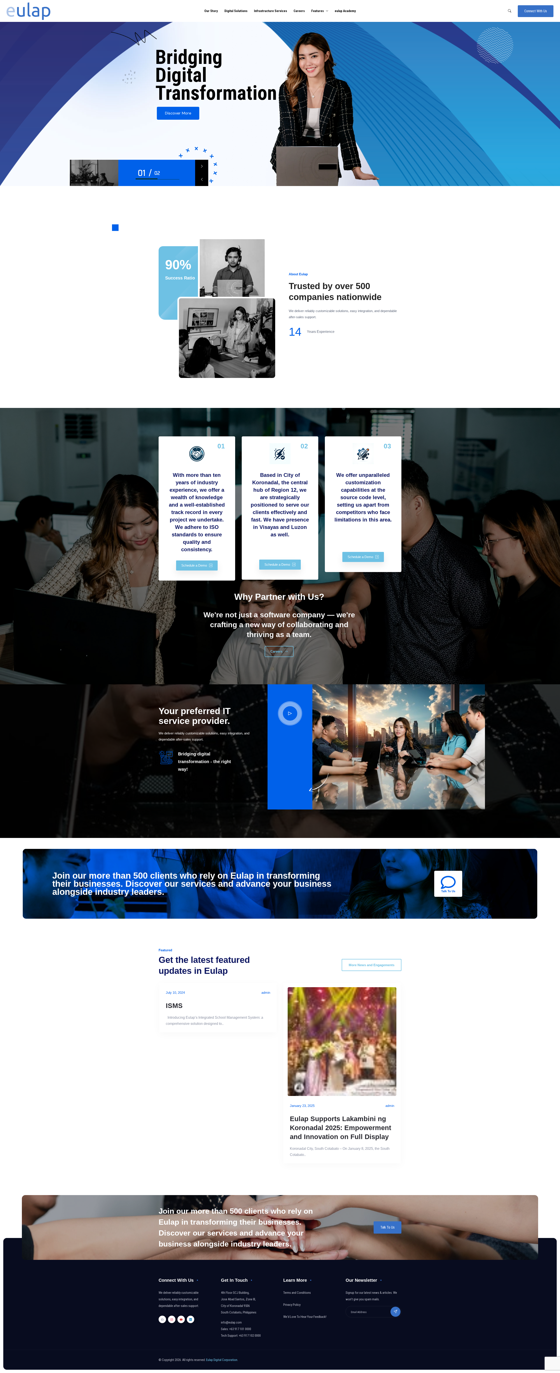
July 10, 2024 (175, 992)
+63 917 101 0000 (240, 1329)
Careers (299, 11)
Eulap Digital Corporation (221, 1360)
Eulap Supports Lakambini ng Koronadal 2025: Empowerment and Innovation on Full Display (340, 1128)
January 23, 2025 (302, 1106)
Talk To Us (387, 1227)
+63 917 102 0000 (250, 1336)
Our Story (211, 11)
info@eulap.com (231, 1322)
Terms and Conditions (297, 1293)
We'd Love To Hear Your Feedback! (304, 1317)
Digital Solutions (235, 11)
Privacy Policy (292, 1305)
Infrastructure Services (270, 11)
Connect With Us (535, 11)
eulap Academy (345, 11)
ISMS (174, 1006)
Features (317, 11)
